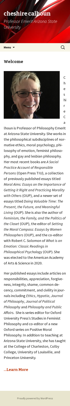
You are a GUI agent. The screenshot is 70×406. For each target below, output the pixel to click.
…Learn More (16, 369)
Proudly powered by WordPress (35, 398)
